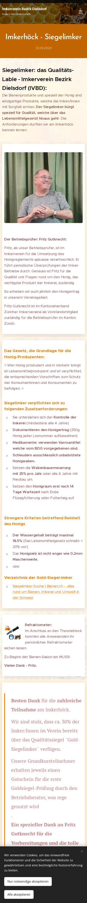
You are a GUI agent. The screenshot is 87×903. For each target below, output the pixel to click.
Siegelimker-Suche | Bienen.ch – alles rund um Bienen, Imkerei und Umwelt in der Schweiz (46, 592)
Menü (80, 12)
